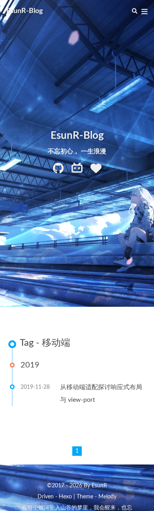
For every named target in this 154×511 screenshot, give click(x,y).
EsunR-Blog (24, 11)
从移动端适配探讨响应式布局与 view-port (101, 393)
